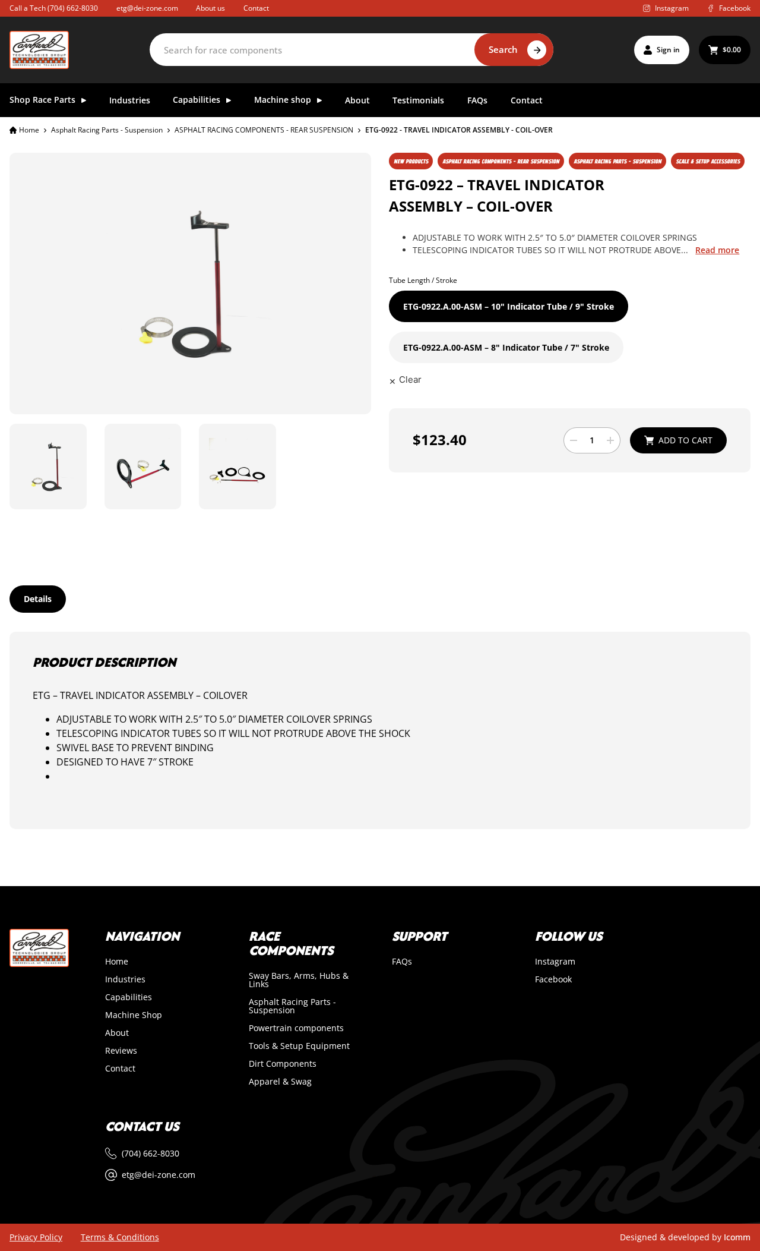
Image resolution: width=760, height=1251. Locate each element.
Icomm (737, 1237)
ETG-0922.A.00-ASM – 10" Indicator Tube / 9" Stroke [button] (508, 306)
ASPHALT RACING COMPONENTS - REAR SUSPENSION (264, 130)
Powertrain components (296, 1028)
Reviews (121, 1051)
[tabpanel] (380, 730)
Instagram (555, 961)
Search (503, 49)
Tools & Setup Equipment (299, 1046)
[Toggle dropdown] (83, 100)
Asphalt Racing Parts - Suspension (107, 130)
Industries (129, 101)
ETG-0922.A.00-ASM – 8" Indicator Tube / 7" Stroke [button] (506, 347)
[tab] (38, 599)
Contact (256, 8)
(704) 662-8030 (73, 8)
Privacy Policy (36, 1237)
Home (29, 130)
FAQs (477, 101)
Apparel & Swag (280, 1081)
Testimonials (418, 101)
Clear (410, 379)
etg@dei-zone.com (147, 8)
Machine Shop (133, 1015)
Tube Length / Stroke (423, 280)
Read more (717, 250)
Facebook (553, 979)
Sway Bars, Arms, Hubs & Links (299, 980)
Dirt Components (282, 1064)
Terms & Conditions (120, 1237)
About (357, 101)
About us (210, 8)
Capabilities (128, 997)
